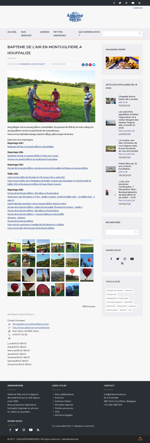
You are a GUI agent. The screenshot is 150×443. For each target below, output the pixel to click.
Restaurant (112, 310)
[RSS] (139, 3)
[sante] (72, 289)
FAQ (57, 411)
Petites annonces (60, 34)
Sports (123, 310)
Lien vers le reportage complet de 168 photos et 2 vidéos (35, 224)
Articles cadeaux (114, 302)
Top (140, 439)
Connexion (138, 8)
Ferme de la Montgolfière (20, 221)
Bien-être (110, 306)
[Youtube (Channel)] (133, 3)
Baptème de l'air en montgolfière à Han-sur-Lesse (32, 155)
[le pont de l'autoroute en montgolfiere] (14, 275)
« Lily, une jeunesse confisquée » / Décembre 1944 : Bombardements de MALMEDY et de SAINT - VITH (128, 189)
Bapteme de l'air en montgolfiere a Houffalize (30, 146)
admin (122, 102)
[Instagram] (126, 3)
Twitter (93, 64)
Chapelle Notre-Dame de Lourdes (128, 97)
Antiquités (111, 294)
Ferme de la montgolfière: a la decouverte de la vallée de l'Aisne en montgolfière (47, 168)
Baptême (129, 302)
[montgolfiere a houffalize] (14, 246)
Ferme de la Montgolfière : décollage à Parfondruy (33, 193)
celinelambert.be (70, 439)
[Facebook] (114, 3)
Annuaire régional (64, 404)
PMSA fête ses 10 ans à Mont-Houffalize (128, 166)
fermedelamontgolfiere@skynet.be (30, 324)
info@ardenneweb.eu (115, 394)
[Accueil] (75, 22)
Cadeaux (133, 306)
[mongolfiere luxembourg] (72, 246)
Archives (59, 397)
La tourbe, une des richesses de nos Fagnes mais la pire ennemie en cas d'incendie (128, 145)
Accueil (12, 32)
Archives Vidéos (63, 401)
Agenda (44, 32)
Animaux (129, 290)
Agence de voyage (114, 290)
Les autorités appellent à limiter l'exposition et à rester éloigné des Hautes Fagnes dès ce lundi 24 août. (128, 119)
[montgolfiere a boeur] (72, 275)
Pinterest (90, 64)
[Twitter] (120, 3)
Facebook (83, 64)
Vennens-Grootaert (32, 64)
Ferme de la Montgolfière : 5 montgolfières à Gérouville (35, 214)
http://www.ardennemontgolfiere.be (31, 327)
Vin (129, 310)
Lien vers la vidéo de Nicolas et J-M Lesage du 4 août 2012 (36, 177)
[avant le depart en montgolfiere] (28, 260)
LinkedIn (86, 64)
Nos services (26, 34)
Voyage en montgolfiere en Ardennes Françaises (32, 159)
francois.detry (125, 131)
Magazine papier (122, 63)
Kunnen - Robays (16, 217)
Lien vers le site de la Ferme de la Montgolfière (30, 228)
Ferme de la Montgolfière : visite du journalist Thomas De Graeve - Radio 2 (45, 207)
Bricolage (122, 306)
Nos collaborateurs (64, 394)
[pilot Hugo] (43, 275)
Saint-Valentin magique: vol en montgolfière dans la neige (36, 203)
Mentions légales (63, 415)
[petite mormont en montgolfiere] (43, 260)
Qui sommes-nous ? (89, 34)
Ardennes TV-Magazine (117, 298)
